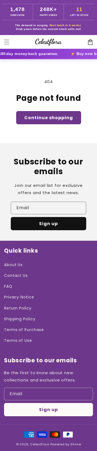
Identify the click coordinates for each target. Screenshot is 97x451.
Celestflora (39, 444)
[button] (7, 42)
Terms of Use (18, 340)
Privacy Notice (19, 297)
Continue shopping (48, 118)
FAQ (8, 286)
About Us (13, 264)
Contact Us (16, 275)
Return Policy (18, 308)
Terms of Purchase (24, 329)
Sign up (48, 224)
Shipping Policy (20, 319)
